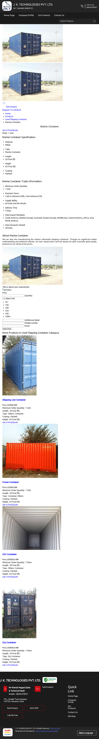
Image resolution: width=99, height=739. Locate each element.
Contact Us (59, 15)
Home (8, 113)
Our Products (44, 15)
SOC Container (9, 554)
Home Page (9, 15)
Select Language (86, 733)
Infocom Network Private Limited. (46, 731)
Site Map (71, 716)
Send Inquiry (11, 107)
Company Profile (26, 15)
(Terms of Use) (55, 728)
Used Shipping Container (16, 119)
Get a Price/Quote (10, 130)
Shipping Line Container (14, 400)
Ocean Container (10, 482)
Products (9, 116)
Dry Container (9, 642)
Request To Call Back (11, 110)
